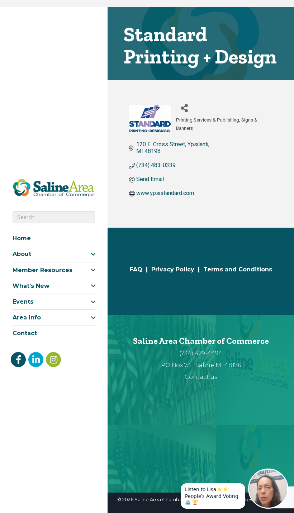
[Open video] (268, 489)
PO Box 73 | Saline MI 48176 (201, 365)
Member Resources (42, 270)
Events (23, 301)
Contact (25, 333)
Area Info (27, 317)
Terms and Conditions (237, 269)
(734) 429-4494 (200, 353)
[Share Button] (184, 108)
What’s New (31, 285)
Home (22, 238)
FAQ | (140, 269)
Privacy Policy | (177, 269)
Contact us (201, 377)
